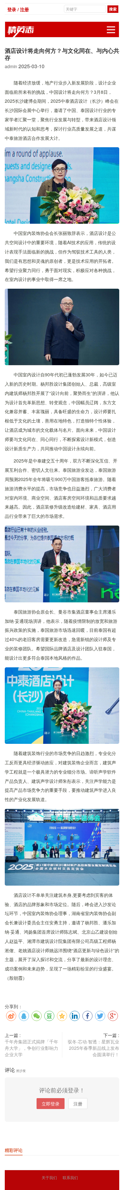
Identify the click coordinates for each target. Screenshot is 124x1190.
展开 (111, 30)
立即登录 (50, 1103)
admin (11, 66)
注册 (77, 1103)
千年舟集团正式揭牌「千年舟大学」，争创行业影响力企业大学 (31, 1047)
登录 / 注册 (18, 9)
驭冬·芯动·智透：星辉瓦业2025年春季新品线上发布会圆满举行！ (93, 1047)
